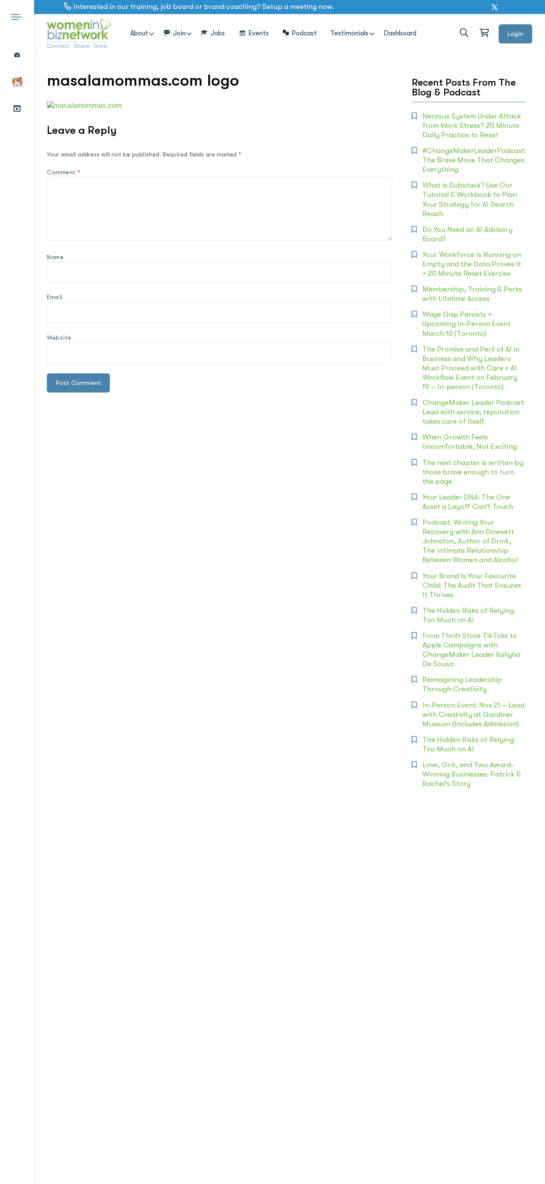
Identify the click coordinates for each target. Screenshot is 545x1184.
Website (59, 337)
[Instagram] (525, 7)
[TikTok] (534, 7)
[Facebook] (484, 7)
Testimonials (349, 33)
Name (55, 257)
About (139, 33)
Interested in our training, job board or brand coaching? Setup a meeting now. (203, 7)
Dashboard (400, 33)
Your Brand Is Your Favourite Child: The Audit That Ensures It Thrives (471, 585)
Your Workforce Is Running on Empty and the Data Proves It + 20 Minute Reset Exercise (471, 264)
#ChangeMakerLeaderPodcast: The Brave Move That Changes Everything (474, 160)
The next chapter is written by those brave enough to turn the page (472, 472)
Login (515, 34)
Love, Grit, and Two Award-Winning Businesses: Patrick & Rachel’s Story (471, 774)
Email (55, 297)
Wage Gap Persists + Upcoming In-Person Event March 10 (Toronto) (466, 323)
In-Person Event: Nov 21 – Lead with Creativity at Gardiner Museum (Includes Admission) (473, 714)
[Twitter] (494, 7)
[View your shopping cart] (483, 33)
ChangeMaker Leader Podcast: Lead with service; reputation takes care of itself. (473, 412)
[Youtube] (515, 7)
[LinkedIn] (505, 7)
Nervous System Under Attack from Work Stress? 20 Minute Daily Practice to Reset (471, 125)
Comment (64, 172)
